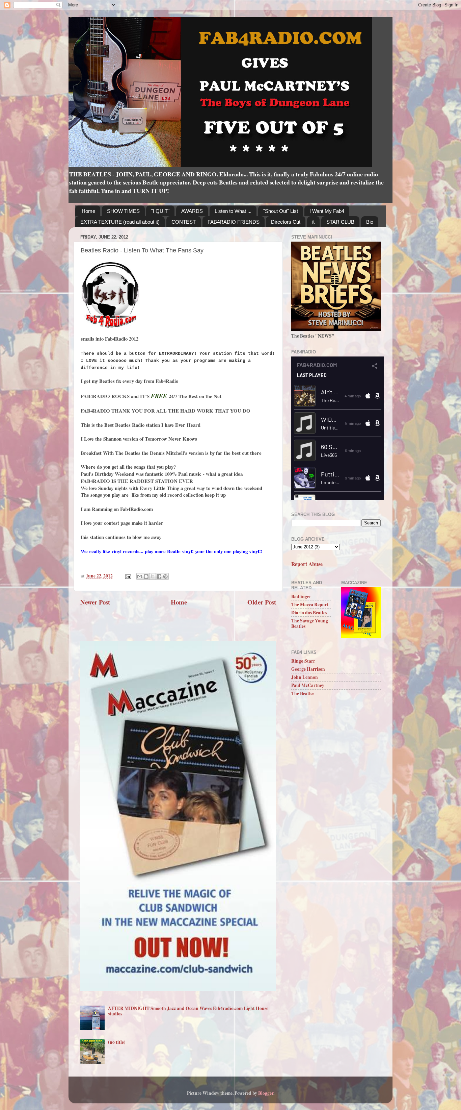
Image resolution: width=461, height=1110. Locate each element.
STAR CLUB (340, 222)
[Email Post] (127, 575)
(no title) (117, 1042)
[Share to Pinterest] (165, 576)
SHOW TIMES (123, 211)
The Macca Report (309, 604)
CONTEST (183, 222)
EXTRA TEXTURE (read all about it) (120, 222)
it (313, 222)
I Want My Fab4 (326, 211)
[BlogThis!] (146, 576)
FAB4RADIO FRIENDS (234, 222)
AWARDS (192, 211)
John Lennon (304, 677)
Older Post (261, 602)
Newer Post (95, 602)
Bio (369, 222)
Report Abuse (307, 564)
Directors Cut (285, 222)
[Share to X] (152, 576)
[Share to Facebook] (159, 576)
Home (88, 211)
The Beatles (302, 693)
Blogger (265, 1093)
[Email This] (139, 576)
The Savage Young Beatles (309, 623)
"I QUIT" (160, 211)
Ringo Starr (303, 661)
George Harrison (308, 669)
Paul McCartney (307, 685)
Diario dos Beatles (309, 612)
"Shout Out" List (280, 211)
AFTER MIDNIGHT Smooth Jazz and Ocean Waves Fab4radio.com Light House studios (188, 1011)
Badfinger (301, 596)
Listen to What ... (233, 211)
